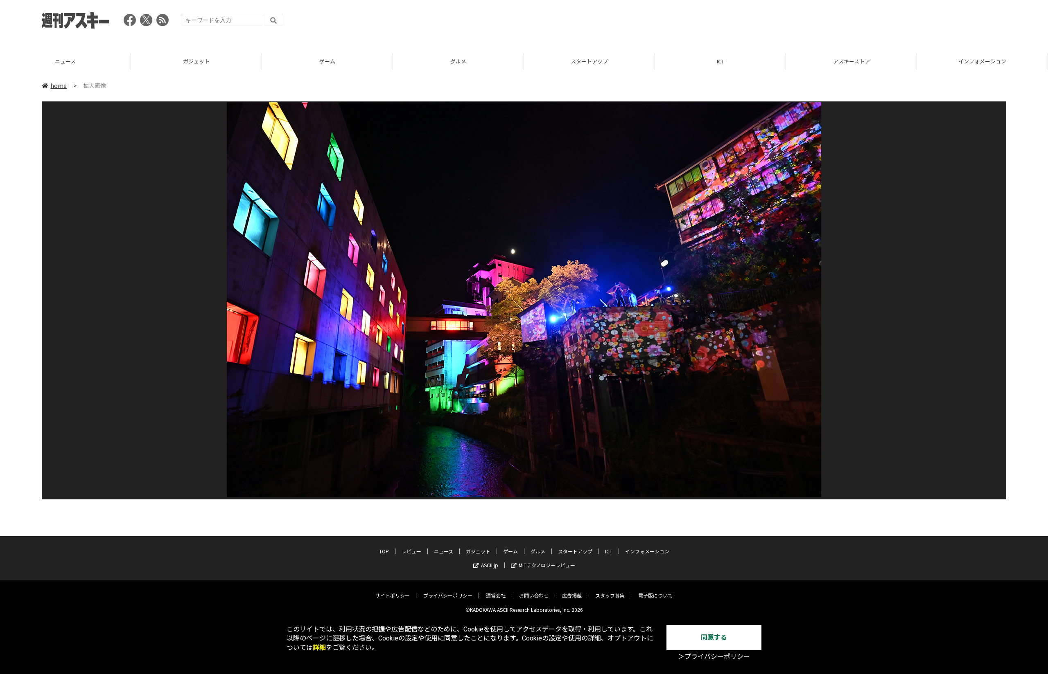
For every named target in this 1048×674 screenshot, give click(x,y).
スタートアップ (506, 61)
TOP (384, 551)
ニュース (443, 551)
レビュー (411, 551)
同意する (714, 637)
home (58, 85)
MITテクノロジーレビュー (547, 565)
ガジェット (113, 61)
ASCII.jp (489, 565)
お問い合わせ (534, 595)
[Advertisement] (857, 22)
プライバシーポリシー (447, 595)
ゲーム (245, 61)
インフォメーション (900, 61)
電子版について (655, 595)
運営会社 (496, 595)
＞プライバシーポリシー (714, 657)
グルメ (376, 61)
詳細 (319, 648)
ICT (637, 61)
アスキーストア (768, 61)
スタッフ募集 (610, 595)
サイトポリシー (392, 595)
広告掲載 (572, 595)
